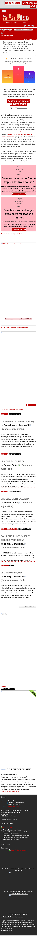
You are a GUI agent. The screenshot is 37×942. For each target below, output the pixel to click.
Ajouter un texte (31, 405)
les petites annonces (7, 132)
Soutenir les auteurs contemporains (18, 102)
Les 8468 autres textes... (27, 606)
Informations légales (7, 823)
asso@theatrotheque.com (9, 820)
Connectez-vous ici (22, 108)
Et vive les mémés (18, 72)
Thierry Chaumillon (14, 544)
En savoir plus (5, 844)
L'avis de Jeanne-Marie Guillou (10, 791)
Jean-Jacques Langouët (16, 425)
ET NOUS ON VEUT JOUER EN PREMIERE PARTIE (29, 78)
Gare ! (7, 75)
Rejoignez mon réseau (14, 806)
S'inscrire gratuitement (19, 194)
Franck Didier (11, 465)
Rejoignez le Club (6, 930)
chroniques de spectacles (25, 132)
